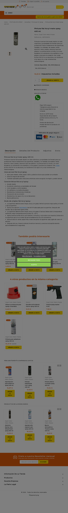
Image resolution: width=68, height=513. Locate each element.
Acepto (34, 265)
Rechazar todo (34, 260)
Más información (27, 256)
